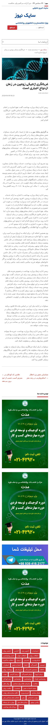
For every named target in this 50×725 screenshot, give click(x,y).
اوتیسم (42, 665)
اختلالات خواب (21, 656)
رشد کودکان (7, 679)
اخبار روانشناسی (8, 656)
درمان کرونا (39, 674)
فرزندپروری (25, 693)
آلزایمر (16, 651)
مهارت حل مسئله (8, 702)
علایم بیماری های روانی (10, 693)
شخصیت (17, 688)
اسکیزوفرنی (36, 660)
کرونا (21, 707)
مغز (23, 698)
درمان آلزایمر (14, 674)
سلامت (35, 684)
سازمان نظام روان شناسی (21, 684)
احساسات (35, 651)
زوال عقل (6, 684)
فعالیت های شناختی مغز (11, 698)
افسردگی (34, 665)
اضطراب (6, 665)
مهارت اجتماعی (33, 698)
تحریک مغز (18, 669)
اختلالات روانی (33, 656)
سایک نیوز (25, 16)
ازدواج (19, 660)
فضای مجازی (36, 693)
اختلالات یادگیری (8, 660)
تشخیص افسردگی (31, 669)
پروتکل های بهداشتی (9, 707)
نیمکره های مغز (22, 702)
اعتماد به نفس (16, 665)
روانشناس (17, 679)
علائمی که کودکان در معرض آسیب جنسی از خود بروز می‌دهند (12, 378)
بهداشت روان (7, 669)
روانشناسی (27, 679)
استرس (26, 660)
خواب (5, 674)
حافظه (42, 669)
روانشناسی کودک (40, 679)
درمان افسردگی (27, 674)
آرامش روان (7, 651)
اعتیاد (26, 665)
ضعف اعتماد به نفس (29, 688)
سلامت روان (7, 688)
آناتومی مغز (25, 651)
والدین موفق (35, 702)
